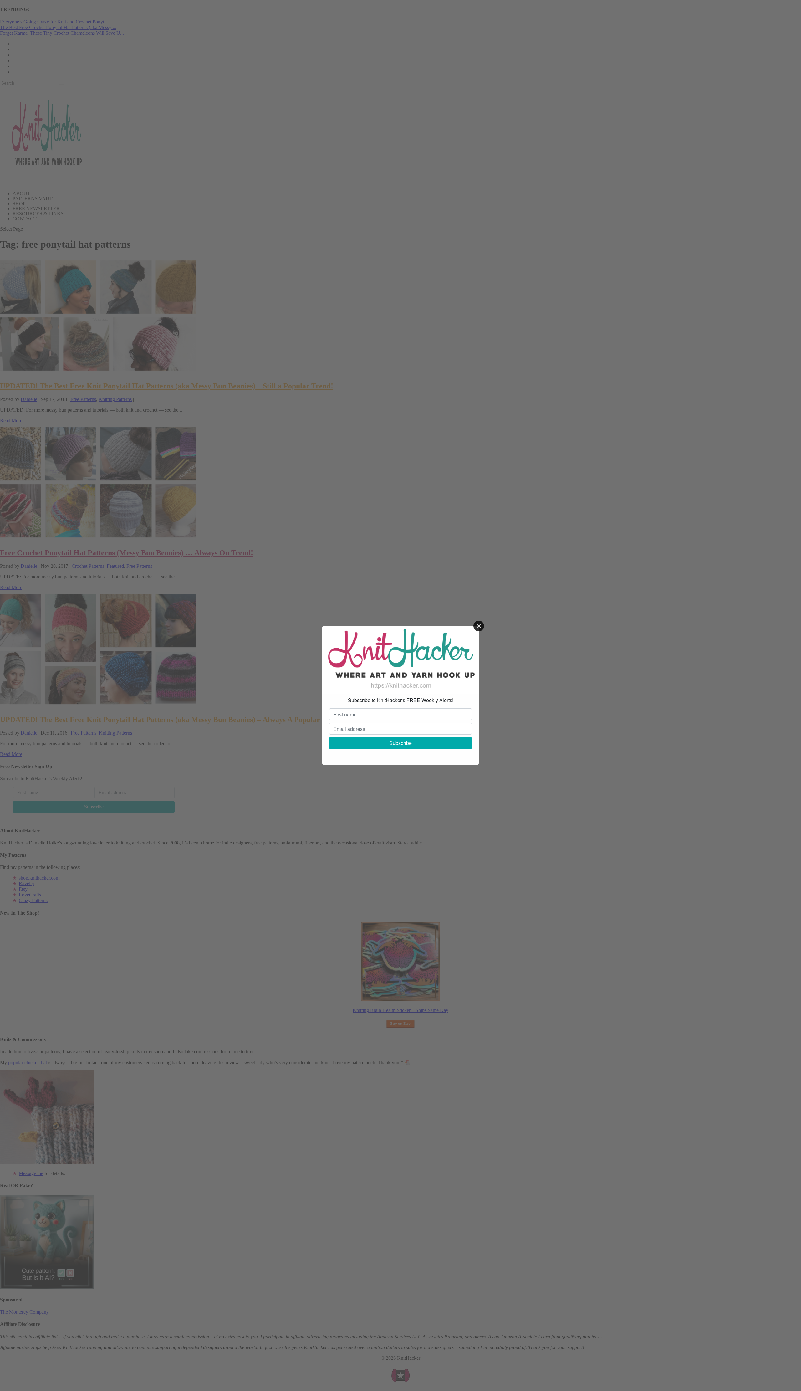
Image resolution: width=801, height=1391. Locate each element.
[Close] (478, 626)
